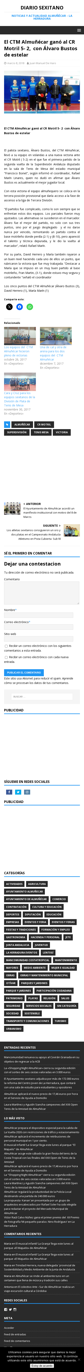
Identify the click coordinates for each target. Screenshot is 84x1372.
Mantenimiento (66, 960)
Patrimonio (14, 998)
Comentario (12, 579)
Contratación (16, 907)
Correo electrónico (16, 622)
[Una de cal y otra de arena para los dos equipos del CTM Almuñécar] (56, 336)
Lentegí (48, 952)
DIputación (33, 914)
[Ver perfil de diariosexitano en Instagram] (15, 1309)
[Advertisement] (42, 469)
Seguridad (13, 1006)
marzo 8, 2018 (15, 63)
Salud (65, 998)
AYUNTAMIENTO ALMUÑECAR (24, 891)
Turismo (60, 1021)
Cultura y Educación (47, 907)
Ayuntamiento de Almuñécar (26, 899)
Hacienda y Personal (45, 937)
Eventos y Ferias (63, 922)
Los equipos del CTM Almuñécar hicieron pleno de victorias (18, 351)
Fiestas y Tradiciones (21, 929)
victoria (62, 432)
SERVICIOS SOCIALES (38, 1006)
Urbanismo (13, 1029)
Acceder (9, 1328)
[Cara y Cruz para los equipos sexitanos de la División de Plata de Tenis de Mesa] (20, 382)
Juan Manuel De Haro (43, 63)
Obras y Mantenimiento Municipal (44, 975)
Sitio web (10, 634)
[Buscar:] (42, 696)
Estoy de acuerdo (42, 1365)
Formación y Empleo (55, 929)
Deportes (12, 914)
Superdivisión (17, 432)
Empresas (12, 922)
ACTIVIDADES (14, 884)
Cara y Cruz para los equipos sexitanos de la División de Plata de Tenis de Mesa (19, 399)
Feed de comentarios (17, 1341)
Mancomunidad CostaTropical (27, 960)
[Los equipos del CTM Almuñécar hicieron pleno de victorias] (20, 336)
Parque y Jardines (18, 990)
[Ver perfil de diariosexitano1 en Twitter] (10, 1309)
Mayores (12, 967)
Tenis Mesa (41, 432)
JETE (68, 937)
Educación (53, 914)
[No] (79, 1359)
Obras (10, 975)
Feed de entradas (15, 1334)
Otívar (10, 983)
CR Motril (44, 424)
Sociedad (12, 1013)
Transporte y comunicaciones (27, 1021)
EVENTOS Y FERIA (35, 922)
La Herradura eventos (21, 952)
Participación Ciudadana (54, 990)
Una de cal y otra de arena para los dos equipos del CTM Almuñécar (53, 353)
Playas (33, 998)
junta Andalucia (17, 945)
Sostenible (32, 1013)
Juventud (41, 945)
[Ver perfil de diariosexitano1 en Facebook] (5, 1309)
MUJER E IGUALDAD (63, 967)
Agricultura (37, 884)
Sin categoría (66, 1006)
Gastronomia (15, 937)
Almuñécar (22, 424)
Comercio (59, 899)
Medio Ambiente (35, 967)
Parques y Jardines (34, 983)
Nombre (9, 610)
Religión (49, 998)
